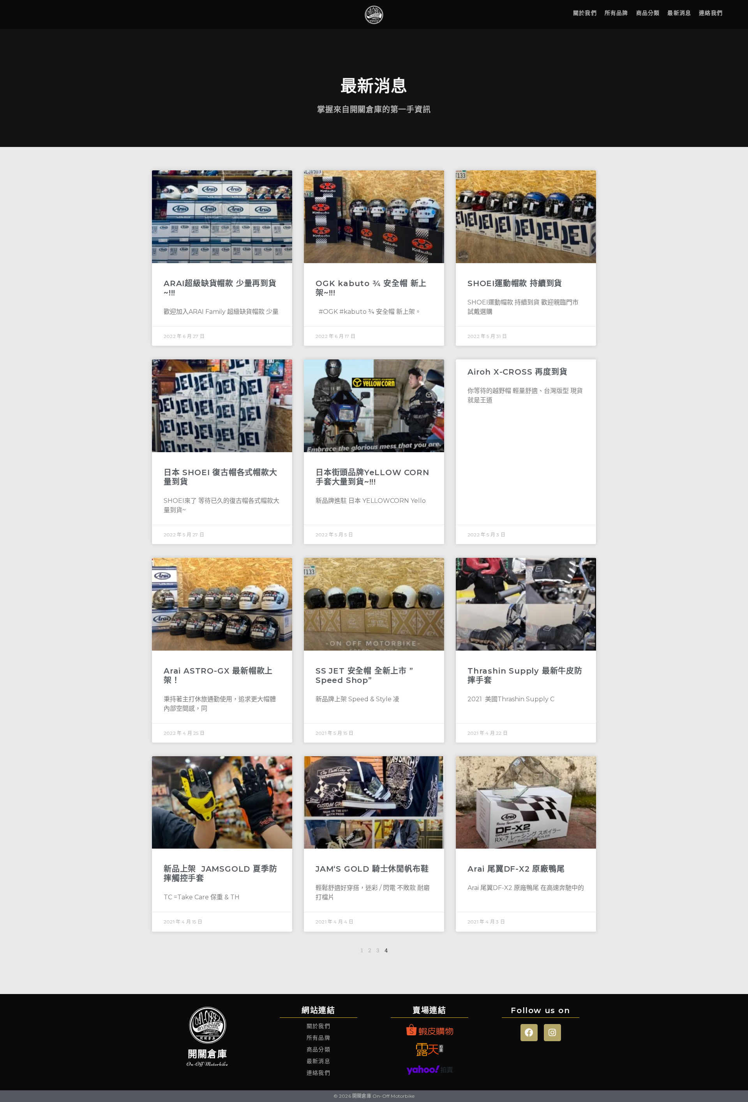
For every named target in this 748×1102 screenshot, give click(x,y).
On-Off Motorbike (207, 1064)
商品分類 (648, 12)
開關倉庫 (207, 1054)
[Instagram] (552, 1032)
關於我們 (585, 12)
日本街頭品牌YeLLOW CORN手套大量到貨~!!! (372, 477)
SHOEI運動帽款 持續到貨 (515, 283)
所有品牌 (616, 12)
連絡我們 (711, 12)
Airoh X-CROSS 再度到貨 (517, 372)
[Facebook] (529, 1032)
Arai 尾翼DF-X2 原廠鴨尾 (516, 869)
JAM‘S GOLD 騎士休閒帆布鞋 (372, 869)
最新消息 (679, 12)
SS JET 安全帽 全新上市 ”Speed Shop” (364, 675)
